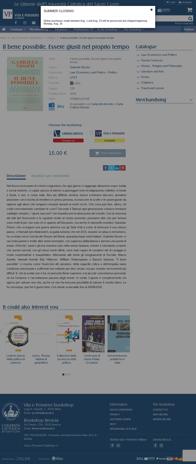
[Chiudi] (151, 10)
